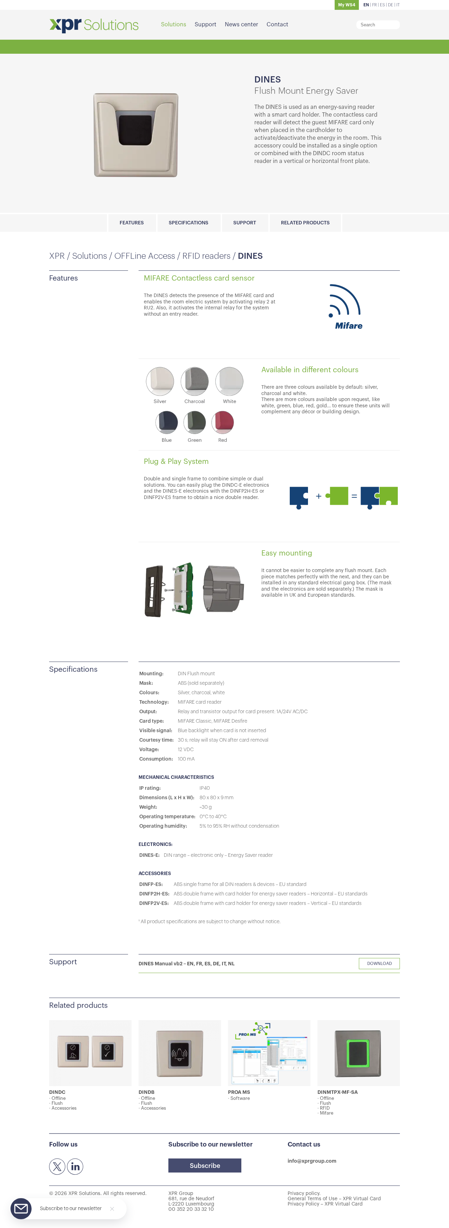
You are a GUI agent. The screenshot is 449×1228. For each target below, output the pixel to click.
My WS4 (346, 5)
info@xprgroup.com (312, 1160)
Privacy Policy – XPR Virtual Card (325, 1204)
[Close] (112, 1209)
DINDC (57, 1092)
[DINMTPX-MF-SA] (358, 1053)
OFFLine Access (144, 256)
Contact (277, 24)
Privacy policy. (304, 1193)
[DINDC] (90, 1053)
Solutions (173, 24)
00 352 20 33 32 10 (191, 1209)
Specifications (188, 223)
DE (390, 5)
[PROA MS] (269, 1053)
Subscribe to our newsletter (71, 1208)
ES (382, 5)
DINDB (146, 1092)
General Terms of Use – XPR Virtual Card (334, 1198)
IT (398, 5)
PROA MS (239, 1092)
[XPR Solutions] (94, 27)
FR (374, 5)
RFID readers (206, 256)
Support (205, 24)
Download (379, 963)
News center (241, 24)
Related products (305, 223)
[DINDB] (180, 1053)
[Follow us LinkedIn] (75, 1166)
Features (132, 223)
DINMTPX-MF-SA (337, 1092)
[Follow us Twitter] (57, 1166)
